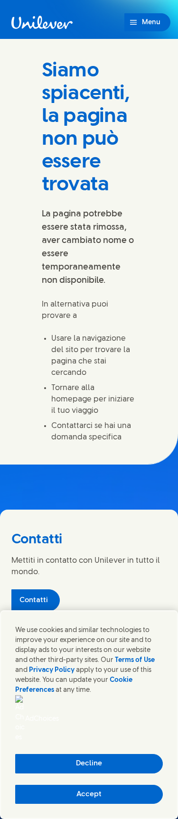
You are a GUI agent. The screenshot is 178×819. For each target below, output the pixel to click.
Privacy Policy (52, 670)
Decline (89, 763)
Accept (89, 794)
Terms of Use (135, 660)
